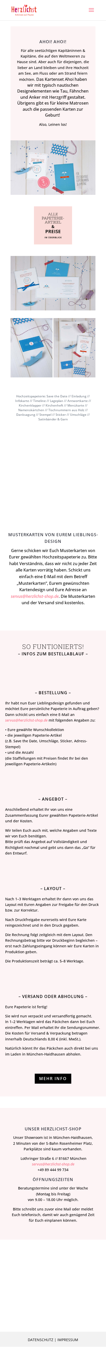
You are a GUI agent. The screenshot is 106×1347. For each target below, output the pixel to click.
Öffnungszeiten (53, 1179)
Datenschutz (40, 1339)
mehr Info (53, 1078)
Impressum (67, 1339)
